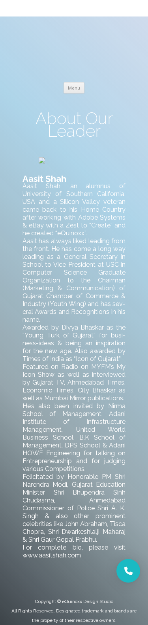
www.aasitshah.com (51, 555)
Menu (74, 88)
